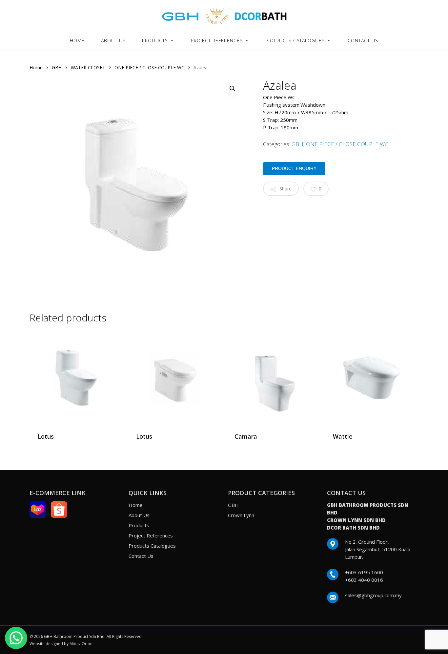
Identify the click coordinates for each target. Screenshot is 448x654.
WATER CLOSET (88, 67)
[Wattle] (371, 378)
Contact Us (141, 556)
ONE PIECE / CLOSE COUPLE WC (149, 67)
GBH (57, 67)
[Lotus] (76, 378)
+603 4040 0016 (364, 580)
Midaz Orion (81, 643)
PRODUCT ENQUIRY (294, 168)
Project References (151, 535)
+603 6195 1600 (364, 572)
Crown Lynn (241, 515)
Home (36, 67)
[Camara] (273, 378)
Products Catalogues (152, 545)
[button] (232, 89)
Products (139, 525)
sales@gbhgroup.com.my (373, 595)
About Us (139, 515)
